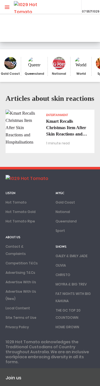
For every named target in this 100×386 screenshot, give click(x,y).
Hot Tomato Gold (21, 211)
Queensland (66, 221)
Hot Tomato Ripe (20, 221)
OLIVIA (61, 265)
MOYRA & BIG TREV (71, 284)
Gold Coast (65, 202)
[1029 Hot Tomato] (32, 7)
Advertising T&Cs (20, 272)
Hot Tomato (16, 202)
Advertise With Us (21, 282)
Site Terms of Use (21, 317)
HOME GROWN (67, 327)
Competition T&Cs (22, 263)
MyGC (60, 193)
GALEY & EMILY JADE (72, 256)
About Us (13, 237)
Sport (60, 230)
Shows (61, 246)
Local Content (18, 308)
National (63, 211)
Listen (11, 193)
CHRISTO (63, 274)
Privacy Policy (17, 327)
